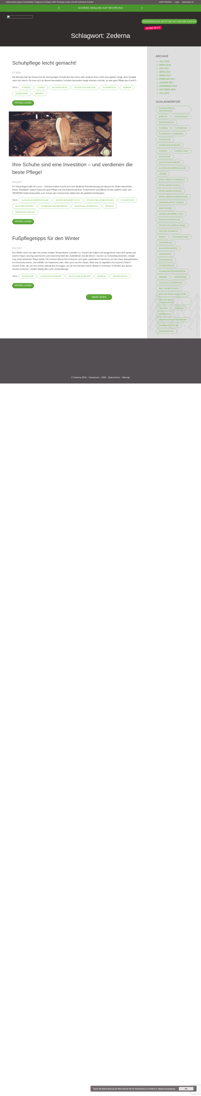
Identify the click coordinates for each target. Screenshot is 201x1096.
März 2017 (165, 75)
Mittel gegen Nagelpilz (170, 191)
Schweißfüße (166, 266)
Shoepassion (21, 94)
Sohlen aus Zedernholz (86, 206)
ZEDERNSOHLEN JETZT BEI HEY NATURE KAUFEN (169, 21)
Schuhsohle (165, 254)
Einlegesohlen (166, 122)
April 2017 (165, 72)
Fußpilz (163, 151)
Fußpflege (27, 276)
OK (186, 1088)
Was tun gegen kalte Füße (172, 294)
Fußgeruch (181, 128)
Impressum (94, 377)
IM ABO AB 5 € (153, 27)
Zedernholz (165, 314)
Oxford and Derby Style (68, 200)
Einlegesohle (181, 117)
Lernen (41, 88)
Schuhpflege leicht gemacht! (44, 63)
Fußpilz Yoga (181, 151)
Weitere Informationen (166, 1089)
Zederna (39, 94)
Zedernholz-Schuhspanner (173, 320)
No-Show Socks (59, 88)
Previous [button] (58, 8)
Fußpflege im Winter (51, 276)
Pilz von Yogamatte (168, 231)
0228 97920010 (165, 2)
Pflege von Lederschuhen (100, 200)
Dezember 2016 (168, 86)
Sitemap (126, 377)
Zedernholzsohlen (25, 212)
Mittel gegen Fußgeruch (172, 180)
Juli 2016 (164, 93)
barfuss (163, 117)
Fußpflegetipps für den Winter (46, 238)
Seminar (127, 88)
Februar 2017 (167, 79)
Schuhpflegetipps (24, 206)
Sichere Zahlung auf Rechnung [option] (100, 8)
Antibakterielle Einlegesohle (167, 109)
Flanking (26, 88)
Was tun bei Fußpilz (169, 288)
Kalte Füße (165, 157)
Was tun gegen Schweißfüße (166, 301)
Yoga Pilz (163, 308)
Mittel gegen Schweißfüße (173, 197)
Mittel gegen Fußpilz (170, 185)
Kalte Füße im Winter (79, 276)
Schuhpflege (109, 88)
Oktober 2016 (167, 89)
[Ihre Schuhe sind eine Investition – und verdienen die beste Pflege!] (60, 133)
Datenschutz (114, 377)
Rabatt (162, 237)
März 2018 (165, 65)
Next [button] (142, 8)
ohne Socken (165, 208)
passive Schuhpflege (84, 88)
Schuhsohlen (166, 260)
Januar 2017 (166, 82)
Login (177, 2)
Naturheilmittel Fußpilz (171, 203)
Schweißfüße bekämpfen (54, 206)
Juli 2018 (164, 61)
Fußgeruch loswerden (171, 134)
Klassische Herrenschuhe (35, 200)
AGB (104, 377)
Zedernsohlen (120, 276)
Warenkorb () (188, 2)
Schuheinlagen (180, 237)
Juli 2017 (164, 68)
